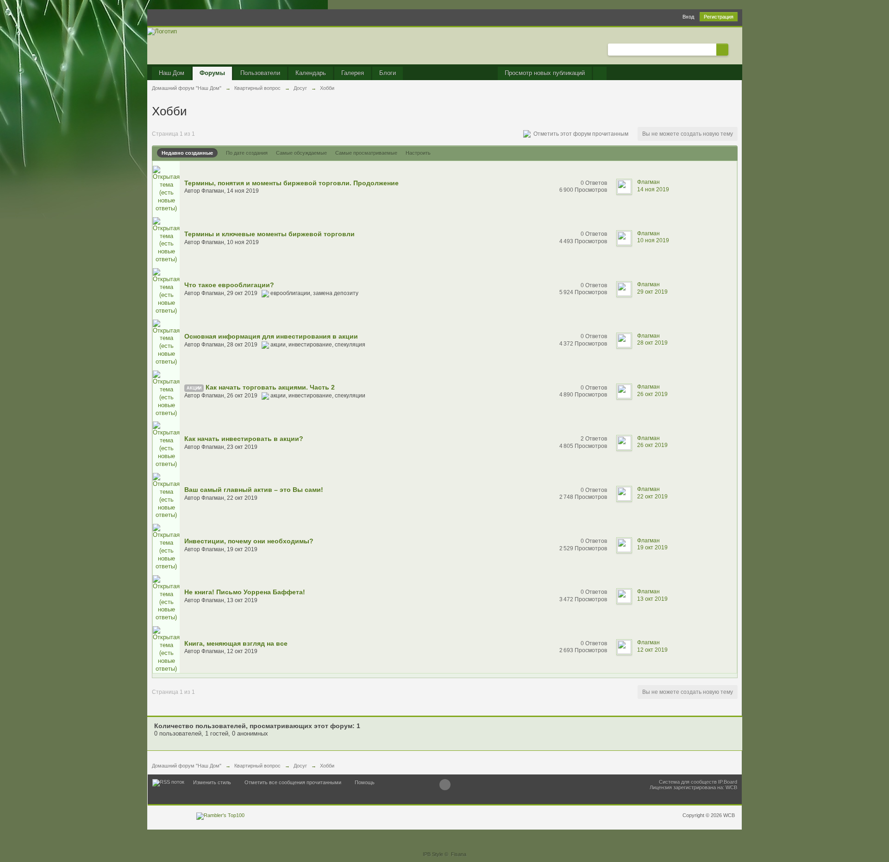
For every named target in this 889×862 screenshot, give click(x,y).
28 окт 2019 (652, 343)
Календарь (310, 72)
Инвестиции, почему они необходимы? (248, 541)
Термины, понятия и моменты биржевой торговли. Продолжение (291, 183)
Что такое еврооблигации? (229, 285)
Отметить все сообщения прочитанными (292, 782)
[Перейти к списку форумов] (162, 30)
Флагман (212, 191)
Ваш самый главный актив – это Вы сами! (253, 489)
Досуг (300, 765)
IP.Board (727, 782)
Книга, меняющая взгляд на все (236, 643)
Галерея (352, 72)
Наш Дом (171, 72)
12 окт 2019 (652, 650)
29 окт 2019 (652, 292)
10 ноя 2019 (653, 240)
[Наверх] (445, 784)
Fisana (458, 854)
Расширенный (734, 49)
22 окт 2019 (652, 496)
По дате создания (247, 153)
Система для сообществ (688, 782)
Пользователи (260, 72)
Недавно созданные (187, 153)
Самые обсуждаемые (301, 153)
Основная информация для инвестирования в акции (271, 336)
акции (194, 388)
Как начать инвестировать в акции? (243, 438)
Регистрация (718, 16)
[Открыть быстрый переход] (600, 73)
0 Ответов (594, 183)
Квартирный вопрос (257, 765)
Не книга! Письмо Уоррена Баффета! (244, 592)
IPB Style (433, 854)
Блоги (387, 72)
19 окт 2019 (652, 547)
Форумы (212, 72)
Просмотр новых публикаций (545, 72)
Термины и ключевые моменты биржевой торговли (269, 234)
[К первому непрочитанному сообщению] (166, 188)
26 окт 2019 (652, 394)
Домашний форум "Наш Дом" (186, 765)
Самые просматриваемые (366, 153)
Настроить (418, 153)
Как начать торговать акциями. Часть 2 (270, 387)
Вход (688, 16)
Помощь (365, 782)
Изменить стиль (212, 782)
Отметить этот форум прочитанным (579, 134)
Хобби (327, 765)
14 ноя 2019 (653, 189)
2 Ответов (594, 438)
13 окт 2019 (652, 599)
